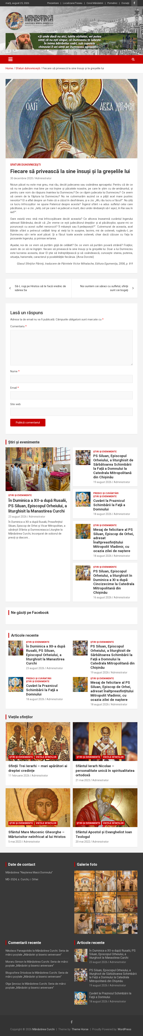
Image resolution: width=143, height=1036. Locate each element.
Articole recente (25, 635)
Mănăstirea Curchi (43, 1029)
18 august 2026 (102, 513)
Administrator (43, 178)
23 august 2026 (17, 516)
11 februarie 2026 (18, 775)
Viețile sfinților (20, 717)
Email (14, 387)
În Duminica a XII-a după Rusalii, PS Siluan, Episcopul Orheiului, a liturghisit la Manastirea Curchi (37, 505)
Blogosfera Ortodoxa (18, 972)
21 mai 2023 (83, 780)
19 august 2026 (102, 482)
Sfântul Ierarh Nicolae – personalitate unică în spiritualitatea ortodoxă (105, 770)
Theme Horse (80, 1029)
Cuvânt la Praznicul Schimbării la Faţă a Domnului (109, 504)
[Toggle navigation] (10, 59)
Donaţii (125, 3)
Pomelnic (112, 3)
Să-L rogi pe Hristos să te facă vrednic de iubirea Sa (40, 288)
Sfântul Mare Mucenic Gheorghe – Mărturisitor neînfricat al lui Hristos (37, 834)
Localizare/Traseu (72, 3)
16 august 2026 (102, 597)
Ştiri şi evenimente (20, 495)
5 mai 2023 (14, 841)
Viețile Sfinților (46, 757)
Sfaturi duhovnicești (25, 164)
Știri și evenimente (23, 442)
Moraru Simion (14, 961)
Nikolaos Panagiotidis (19, 950)
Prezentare (53, 3)
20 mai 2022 (83, 841)
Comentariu (18, 326)
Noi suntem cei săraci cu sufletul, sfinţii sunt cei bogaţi (104, 288)
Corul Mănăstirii (95, 3)
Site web (15, 404)
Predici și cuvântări (106, 493)
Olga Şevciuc (13, 983)
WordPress (124, 1029)
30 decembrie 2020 (21, 178)
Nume (15, 371)
